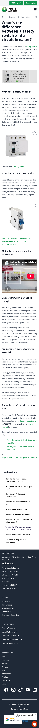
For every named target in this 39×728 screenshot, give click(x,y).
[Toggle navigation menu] (35, 9)
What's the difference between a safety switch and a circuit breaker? (19, 528)
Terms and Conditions (19, 709)
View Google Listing (10, 568)
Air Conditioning (8, 608)
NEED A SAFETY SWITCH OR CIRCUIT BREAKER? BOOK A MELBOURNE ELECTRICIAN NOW (16, 241)
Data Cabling (7, 605)
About (4, 684)
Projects (5, 667)
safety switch (31, 46)
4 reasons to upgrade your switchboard (16, 541)
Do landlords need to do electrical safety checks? (19, 520)
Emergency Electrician (10, 615)
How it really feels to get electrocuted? (15, 495)
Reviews (5, 663)
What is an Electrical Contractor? (18, 534)
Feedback (5, 677)
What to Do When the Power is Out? (18, 503)
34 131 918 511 (12, 575)
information (6, 674)
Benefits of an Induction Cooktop (19, 514)
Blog (3, 670)
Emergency (6, 660)
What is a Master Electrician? (17, 509)
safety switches (20, 167)
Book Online (31, 3)
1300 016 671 (16, 3)
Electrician (6, 601)
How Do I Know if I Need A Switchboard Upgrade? (16, 480)
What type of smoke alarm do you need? (19, 487)
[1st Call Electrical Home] (9, 9)
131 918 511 (10, 578)
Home (4, 657)
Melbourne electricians (27, 421)
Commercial (6, 611)
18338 (8, 581)
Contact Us (6, 680)
